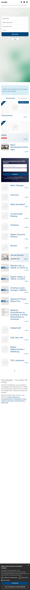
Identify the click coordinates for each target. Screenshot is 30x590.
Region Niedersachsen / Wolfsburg (17, 349)
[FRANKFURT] (5, 330)
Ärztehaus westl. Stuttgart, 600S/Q (18, 289)
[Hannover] (5, 197)
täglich (5, 169)
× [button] (28, 565)
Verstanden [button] (15, 583)
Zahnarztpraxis (17, 255)
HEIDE (3, 135)
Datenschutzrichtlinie (18, 177)
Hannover (14, 195)
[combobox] (15, 22)
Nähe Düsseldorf (17, 204)
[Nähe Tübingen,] (5, 187)
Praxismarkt (6, 18)
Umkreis (5, 30)
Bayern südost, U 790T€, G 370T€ (18, 278)
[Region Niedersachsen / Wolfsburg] (5, 349)
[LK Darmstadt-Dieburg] (5, 216)
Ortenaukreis (7, 115)
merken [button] (25, 117)
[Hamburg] (5, 227)
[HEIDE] (15, 127)
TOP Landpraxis (17, 360)
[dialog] (15, 577)
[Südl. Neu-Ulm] (5, 340)
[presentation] (21, 2)
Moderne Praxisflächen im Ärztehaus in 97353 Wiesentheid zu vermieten (19, 314)
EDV (7, 402)
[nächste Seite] (15, 371)
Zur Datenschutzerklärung (15, 575)
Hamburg (14, 225)
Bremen (13, 245)
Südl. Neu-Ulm (16, 337)
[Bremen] (5, 248)
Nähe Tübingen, (17, 185)
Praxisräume (10, 401)
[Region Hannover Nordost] (5, 236)
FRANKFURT (15, 328)
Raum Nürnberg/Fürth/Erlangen (19, 147)
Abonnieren (15, 174)
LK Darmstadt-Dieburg (16, 215)
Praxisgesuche (17, 399)
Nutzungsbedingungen (8, 178)
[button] (15, 39)
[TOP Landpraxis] (5, 362)
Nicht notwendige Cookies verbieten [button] (15, 587)
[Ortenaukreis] (15, 107)
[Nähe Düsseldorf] (5, 206)
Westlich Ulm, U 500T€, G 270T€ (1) (19, 266)
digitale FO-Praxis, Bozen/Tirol (18, 300)
